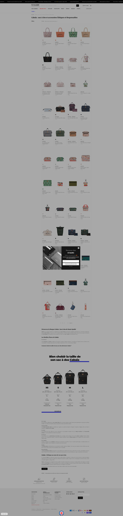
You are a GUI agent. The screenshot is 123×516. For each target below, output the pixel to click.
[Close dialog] (78, 248)
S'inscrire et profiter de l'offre (71, 264)
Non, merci (70, 266)
